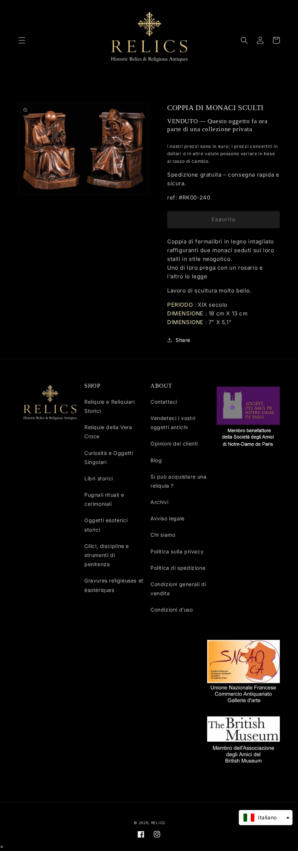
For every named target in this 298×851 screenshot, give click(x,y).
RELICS (158, 822)
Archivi (159, 502)
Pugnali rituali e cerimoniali (104, 499)
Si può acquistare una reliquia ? (178, 481)
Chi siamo (162, 535)
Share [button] (183, 340)
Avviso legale (167, 518)
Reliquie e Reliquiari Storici (109, 406)
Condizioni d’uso (171, 609)
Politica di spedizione (177, 568)
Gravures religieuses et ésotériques (114, 585)
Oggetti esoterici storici (106, 524)
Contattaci (163, 402)
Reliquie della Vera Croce (108, 431)
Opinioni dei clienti (174, 443)
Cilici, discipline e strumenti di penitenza (106, 555)
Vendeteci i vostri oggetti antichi (173, 422)
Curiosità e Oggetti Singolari (108, 457)
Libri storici (98, 478)
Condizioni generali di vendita (178, 588)
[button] (22, 40)
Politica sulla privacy (177, 551)
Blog (156, 460)
